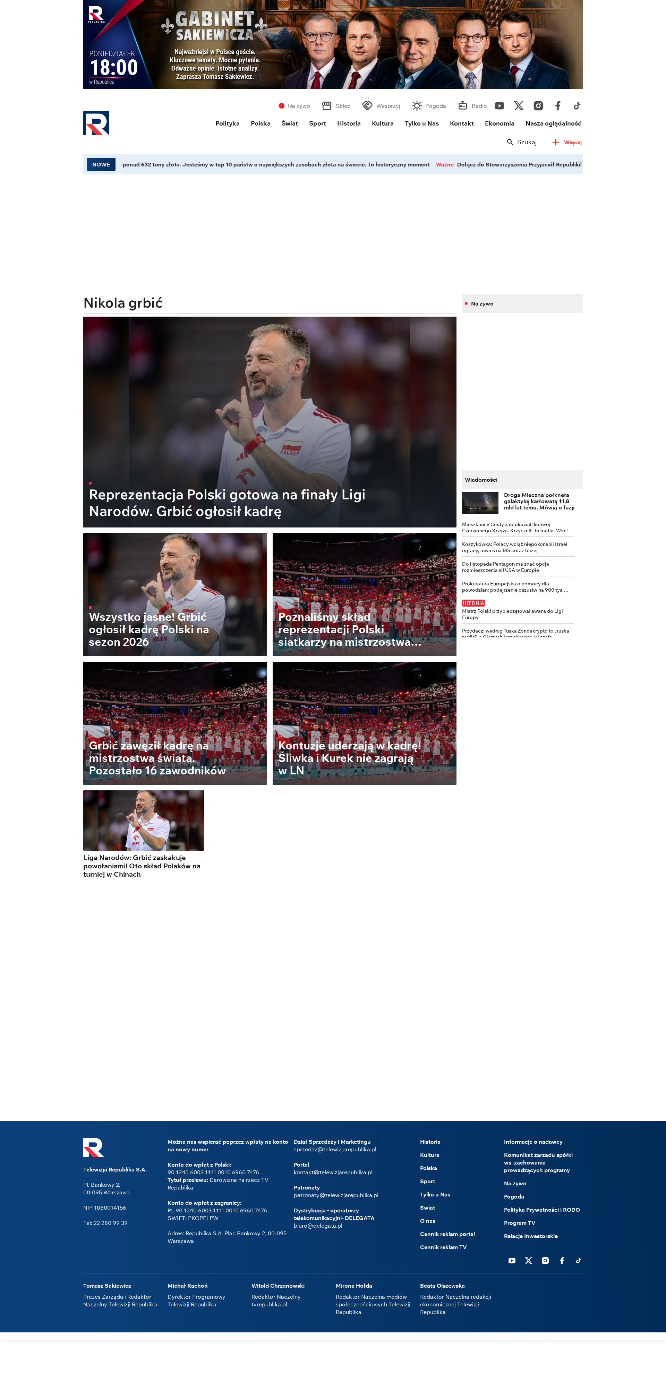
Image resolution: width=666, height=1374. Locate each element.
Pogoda (436, 105)
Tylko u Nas (422, 123)
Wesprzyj (388, 105)
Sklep (343, 105)
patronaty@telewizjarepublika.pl (336, 1195)
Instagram (538, 104)
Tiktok (577, 104)
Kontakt (462, 123)
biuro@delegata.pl (318, 1225)
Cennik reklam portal (447, 1233)
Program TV (520, 1222)
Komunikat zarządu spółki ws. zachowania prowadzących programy (538, 1162)
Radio (479, 105)
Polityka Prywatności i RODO (542, 1209)
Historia (349, 123)
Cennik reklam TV (443, 1247)
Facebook (557, 104)
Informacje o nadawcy (533, 1141)
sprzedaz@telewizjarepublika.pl (335, 1149)
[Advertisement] (333, 1358)
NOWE (101, 164)
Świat (290, 123)
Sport (317, 123)
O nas (427, 1220)
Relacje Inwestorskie (531, 1236)
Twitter (518, 104)
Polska (261, 123)
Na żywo (299, 105)
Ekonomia (499, 123)
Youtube (499, 104)
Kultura (383, 123)
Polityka (227, 123)
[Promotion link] (313, 44)
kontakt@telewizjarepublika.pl (333, 1172)
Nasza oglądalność (553, 123)
